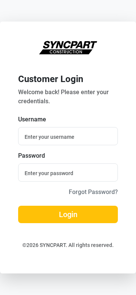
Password (31, 155)
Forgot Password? (93, 192)
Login (68, 214)
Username (32, 119)
